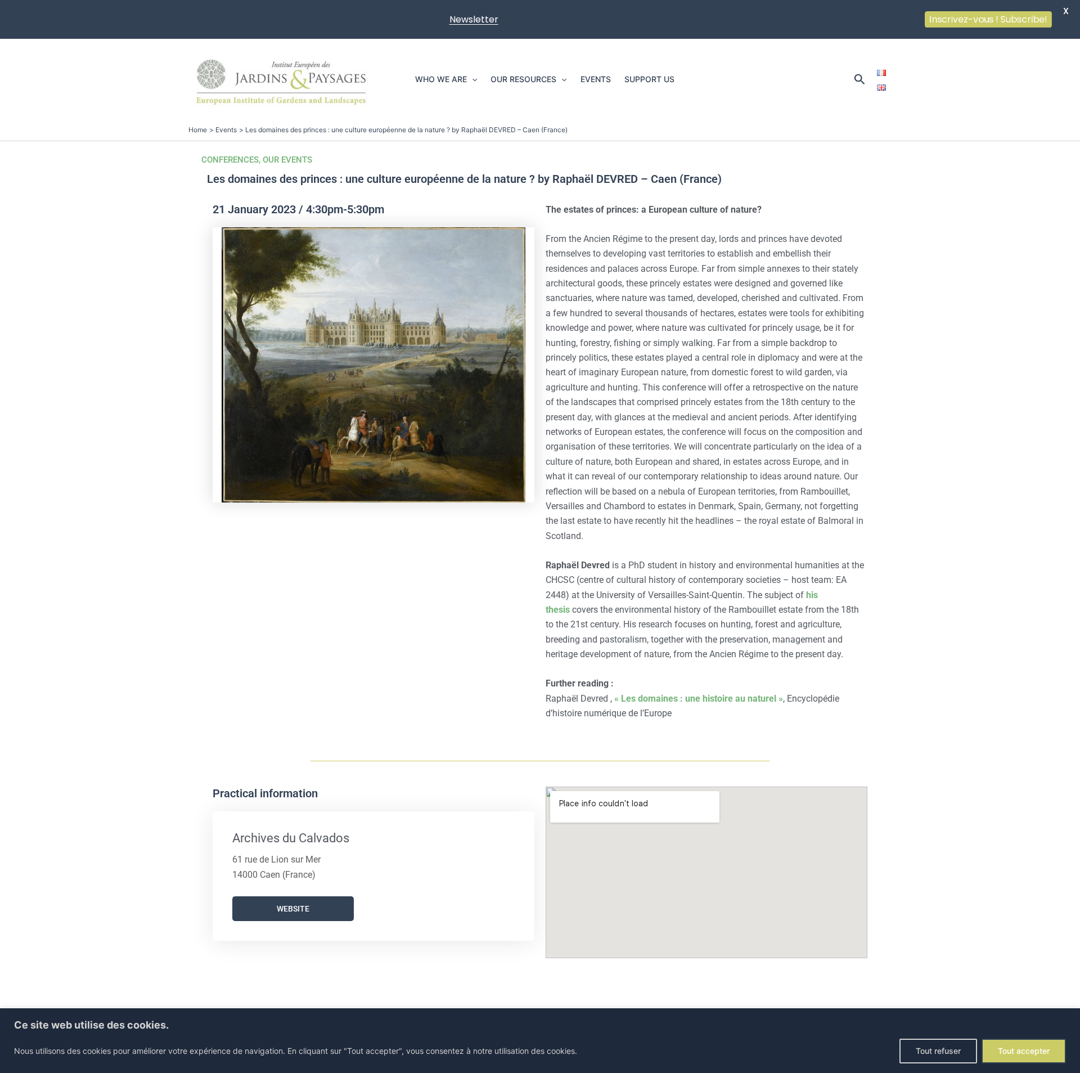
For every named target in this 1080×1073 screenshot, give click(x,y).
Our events (287, 160)
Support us (649, 79)
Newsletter (473, 19)
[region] (540, 1040)
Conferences (230, 160)
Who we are (441, 79)
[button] (472, 79)
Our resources (523, 79)
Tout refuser (938, 1051)
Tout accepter (1024, 1051)
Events (595, 79)
